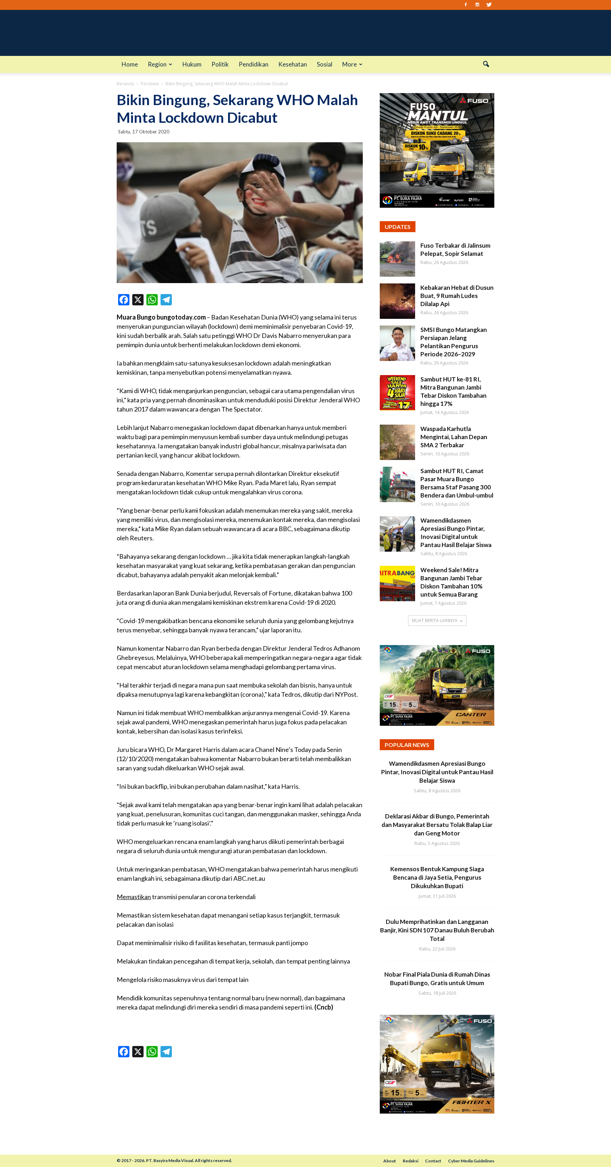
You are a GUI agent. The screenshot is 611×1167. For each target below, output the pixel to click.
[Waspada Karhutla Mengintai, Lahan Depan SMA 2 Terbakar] (397, 442)
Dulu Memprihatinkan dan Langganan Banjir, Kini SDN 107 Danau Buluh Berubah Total (437, 930)
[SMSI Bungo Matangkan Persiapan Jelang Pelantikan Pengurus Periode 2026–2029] (397, 343)
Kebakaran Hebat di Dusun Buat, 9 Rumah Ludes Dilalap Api (457, 295)
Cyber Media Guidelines (471, 1160)
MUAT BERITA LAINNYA (435, 620)
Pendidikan (253, 64)
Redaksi (410, 1160)
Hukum (192, 64)
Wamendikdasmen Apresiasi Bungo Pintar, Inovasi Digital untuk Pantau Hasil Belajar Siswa (437, 772)
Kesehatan (292, 64)
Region (157, 64)
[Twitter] (489, 5)
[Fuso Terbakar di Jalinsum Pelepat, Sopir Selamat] (397, 259)
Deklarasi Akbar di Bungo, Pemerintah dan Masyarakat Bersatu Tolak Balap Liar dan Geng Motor (437, 824)
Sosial (324, 64)
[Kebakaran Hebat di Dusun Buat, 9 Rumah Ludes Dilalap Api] (397, 301)
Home (130, 64)
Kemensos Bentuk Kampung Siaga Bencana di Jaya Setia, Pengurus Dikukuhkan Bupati (437, 877)
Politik (220, 64)
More (349, 64)
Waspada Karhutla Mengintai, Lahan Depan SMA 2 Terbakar (453, 437)
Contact (433, 1160)
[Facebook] (465, 5)
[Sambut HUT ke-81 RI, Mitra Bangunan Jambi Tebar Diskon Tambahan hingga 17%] (397, 392)
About (389, 1160)
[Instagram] (477, 5)
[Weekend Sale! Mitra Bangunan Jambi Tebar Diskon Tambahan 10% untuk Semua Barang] (397, 583)
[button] (485, 64)
